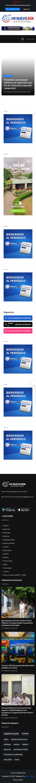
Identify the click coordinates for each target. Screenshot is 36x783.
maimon (17, 744)
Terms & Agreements (18, 773)
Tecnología (7, 568)
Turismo (6, 572)
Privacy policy (18, 780)
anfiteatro (7, 744)
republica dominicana (19, 739)
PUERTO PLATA (11, 733)
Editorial (6, 536)
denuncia (7, 749)
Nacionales (7, 550)
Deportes (8, 76)
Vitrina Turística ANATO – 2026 (14, 575)
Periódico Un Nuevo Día (13, 92)
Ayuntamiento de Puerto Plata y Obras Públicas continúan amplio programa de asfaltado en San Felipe (17, 623)
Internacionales (8, 543)
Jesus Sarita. (30, 776)
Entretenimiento (9, 540)
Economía (6, 533)
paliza (6, 739)
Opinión (6, 554)
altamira (25, 744)
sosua (16, 759)
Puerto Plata (7, 561)
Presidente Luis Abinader (13, 754)
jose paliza (8, 759)
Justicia (6, 547)
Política (5, 557)
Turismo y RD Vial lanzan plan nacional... (18, 5)
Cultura (5, 526)
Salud (5, 564)
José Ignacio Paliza (20, 749)
